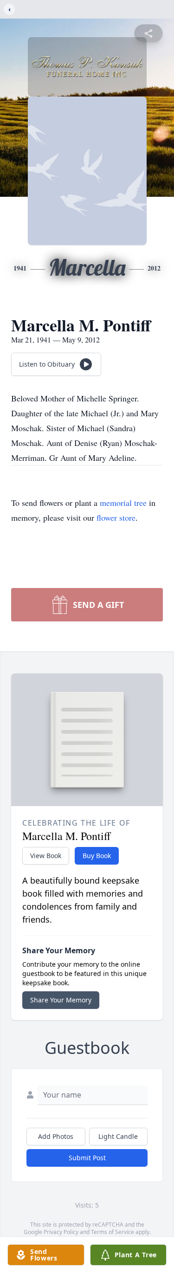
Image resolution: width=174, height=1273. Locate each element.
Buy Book (97, 855)
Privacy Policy (61, 1232)
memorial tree (123, 502)
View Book (45, 855)
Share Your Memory (60, 999)
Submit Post (87, 1157)
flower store (116, 517)
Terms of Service (112, 1232)
